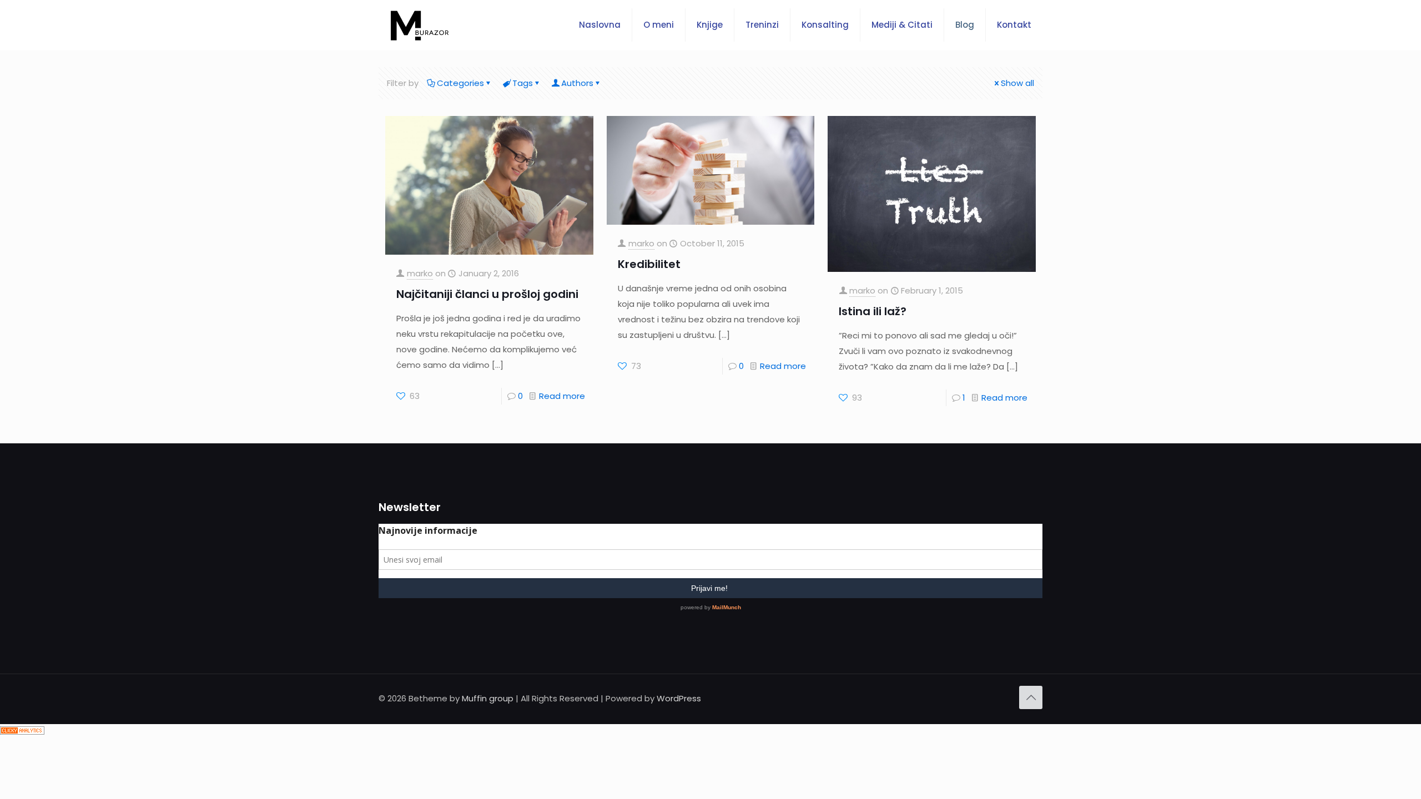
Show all (1017, 83)
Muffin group (487, 698)
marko (420, 273)
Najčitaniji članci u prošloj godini (487, 294)
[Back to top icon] (1030, 697)
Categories (460, 83)
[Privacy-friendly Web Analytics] (22, 731)
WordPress (679, 698)
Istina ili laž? (872, 311)
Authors (577, 83)
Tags (522, 83)
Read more (562, 396)
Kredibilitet (649, 264)
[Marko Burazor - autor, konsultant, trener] (420, 25)
